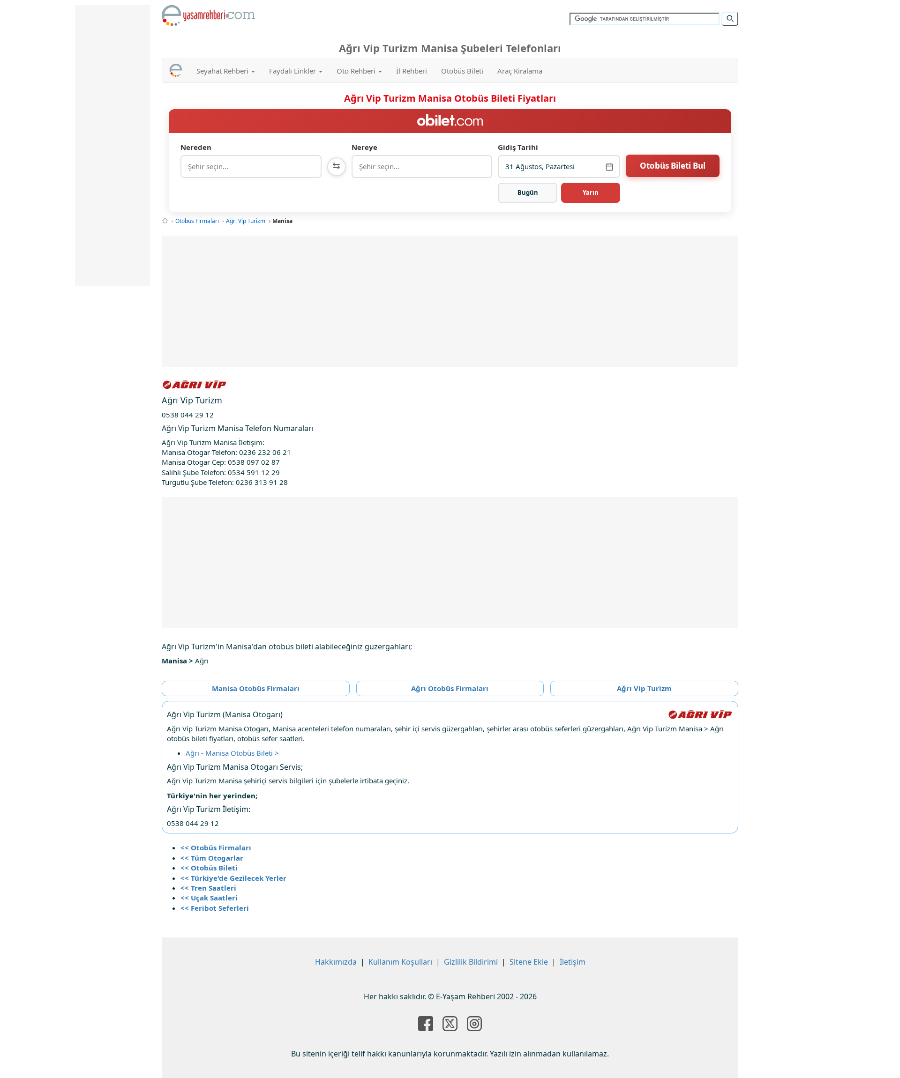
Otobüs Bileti (462, 70)
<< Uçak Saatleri (209, 897)
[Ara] (729, 19)
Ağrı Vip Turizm (245, 221)
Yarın (591, 192)
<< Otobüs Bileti (209, 867)
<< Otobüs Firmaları (215, 847)
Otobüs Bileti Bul (672, 165)
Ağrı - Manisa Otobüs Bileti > (232, 753)
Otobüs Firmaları (197, 221)
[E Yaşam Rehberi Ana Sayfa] (208, 15)
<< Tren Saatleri (208, 887)
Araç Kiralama (519, 70)
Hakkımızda (336, 962)
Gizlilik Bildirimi (471, 962)
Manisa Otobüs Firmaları (256, 688)
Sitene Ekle (529, 962)
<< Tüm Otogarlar (211, 857)
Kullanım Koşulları (400, 962)
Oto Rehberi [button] (357, 70)
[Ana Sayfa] (165, 221)
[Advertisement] (450, 301)
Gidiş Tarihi (518, 147)
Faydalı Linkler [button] (293, 70)
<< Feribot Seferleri (214, 908)
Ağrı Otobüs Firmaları (449, 688)
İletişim (572, 962)
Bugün (528, 192)
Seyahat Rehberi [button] (223, 70)
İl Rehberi (411, 70)
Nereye (364, 147)
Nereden (195, 147)
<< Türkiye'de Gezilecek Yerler (233, 878)
